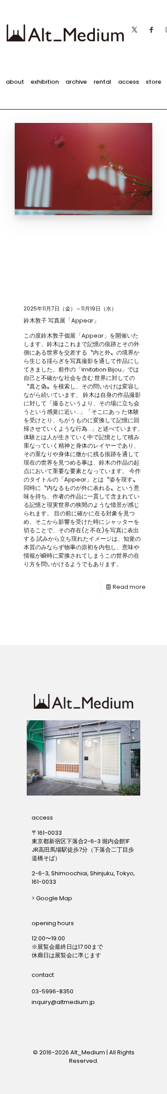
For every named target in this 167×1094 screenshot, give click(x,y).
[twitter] (134, 27)
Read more (129, 587)
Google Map (54, 898)
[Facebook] (151, 27)
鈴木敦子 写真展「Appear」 (61, 320)
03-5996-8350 (52, 991)
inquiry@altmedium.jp (63, 1002)
